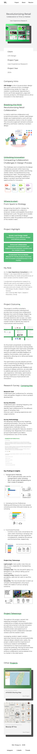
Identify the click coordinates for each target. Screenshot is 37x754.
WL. (5, 2)
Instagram (10, 750)
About (23, 2)
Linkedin (19, 750)
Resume (30, 2)
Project (17, 2)
